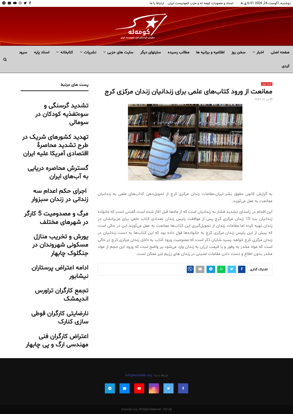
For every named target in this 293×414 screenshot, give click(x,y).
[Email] (124, 388)
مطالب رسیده (178, 52)
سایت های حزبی (120, 52)
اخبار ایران (266, 83)
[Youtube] (139, 388)
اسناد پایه (41, 52)
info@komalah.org (138, 375)
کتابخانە (66, 52)
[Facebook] (183, 388)
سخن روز (238, 52)
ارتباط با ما (157, 3)
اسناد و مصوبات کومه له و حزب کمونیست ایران (200, 3)
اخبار (260, 52)
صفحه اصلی (280, 52)
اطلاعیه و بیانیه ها (210, 52)
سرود (23, 52)
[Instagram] (154, 388)
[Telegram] (110, 388)
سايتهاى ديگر (150, 52)
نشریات (90, 52)
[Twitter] (168, 388)
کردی (286, 66)
